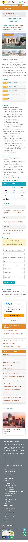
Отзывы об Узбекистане (10, 499)
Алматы (15, 25)
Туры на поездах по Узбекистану (12, 371)
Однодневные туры (8, 359)
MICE (6, 522)
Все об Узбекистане (9, 483)
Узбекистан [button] (6, 8)
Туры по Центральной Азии (11, 510)
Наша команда (8, 456)
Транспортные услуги (10, 516)
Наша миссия (8, 460)
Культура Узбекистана (10, 493)
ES (11, 5)
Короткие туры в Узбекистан (11, 362)
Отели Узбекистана (9, 512)
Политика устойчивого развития (12, 462)
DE (5, 5)
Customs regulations (9, 495)
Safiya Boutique (12, 221)
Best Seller (6, 354)
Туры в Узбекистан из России (11, 400)
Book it (22, 187)
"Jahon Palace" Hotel (13, 230)
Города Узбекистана (9, 489)
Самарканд (13, 27)
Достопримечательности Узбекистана (14, 491)
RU (20, 5)
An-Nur (13, 223)
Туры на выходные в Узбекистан (11, 389)
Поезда (6, 518)
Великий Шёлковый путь (10, 485)
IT (17, 5)
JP (23, 5)
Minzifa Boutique (7, 223)
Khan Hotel (10, 232)
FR (14, 5)
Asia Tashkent (17, 212)
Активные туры (7, 383)
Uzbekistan (5, 213)
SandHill (21, 232)
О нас (6, 458)
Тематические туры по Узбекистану (12, 380)
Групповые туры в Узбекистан (11, 373)
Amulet (17, 223)
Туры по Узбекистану (10, 508)
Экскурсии (6, 357)
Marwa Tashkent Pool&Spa (14, 210)
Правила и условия (7, 530)
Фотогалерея (8, 501)
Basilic (21, 223)
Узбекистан (6, 13)
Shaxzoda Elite (6, 233)
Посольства (7, 497)
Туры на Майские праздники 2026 (12, 397)
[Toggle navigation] (24, 8)
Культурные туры (7, 365)
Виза (6, 514)
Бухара (6, 27)
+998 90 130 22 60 (10, 469)
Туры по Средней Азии (9, 392)
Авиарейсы (7, 520)
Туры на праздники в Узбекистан (12, 386)
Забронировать (7, 238)
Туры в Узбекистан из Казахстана (13, 15)
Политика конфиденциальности (11, 529)
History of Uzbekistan (9, 487)
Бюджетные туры (8, 368)
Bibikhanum (16, 232)
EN (8, 5)
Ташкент (21, 25)
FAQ (6, 503)
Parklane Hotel (10, 212)
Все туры (12, 13)
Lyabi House (19, 221)
